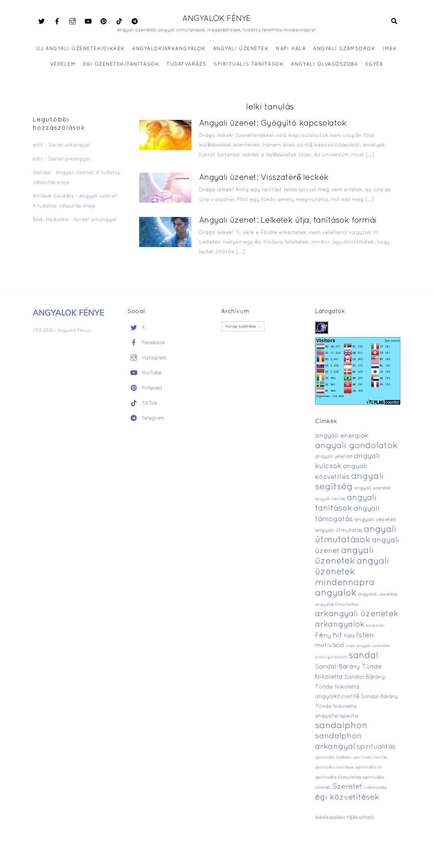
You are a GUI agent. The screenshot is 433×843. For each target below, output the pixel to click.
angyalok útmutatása (336, 605)
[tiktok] (119, 21)
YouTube (150, 373)
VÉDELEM (63, 64)
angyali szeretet (372, 488)
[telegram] (134, 21)
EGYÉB (374, 64)
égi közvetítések (347, 797)
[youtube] (88, 21)
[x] (41, 21)
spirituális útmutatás (338, 777)
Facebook (152, 343)
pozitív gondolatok (331, 657)
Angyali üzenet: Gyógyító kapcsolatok (272, 123)
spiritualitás (376, 747)
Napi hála (291, 49)
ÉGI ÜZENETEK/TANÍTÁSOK (121, 64)
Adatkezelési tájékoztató (344, 817)
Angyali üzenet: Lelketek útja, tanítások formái (288, 220)
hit (337, 635)
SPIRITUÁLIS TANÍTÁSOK (249, 64)
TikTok (148, 403)
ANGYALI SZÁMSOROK (344, 49)
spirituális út (369, 767)
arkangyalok (340, 624)
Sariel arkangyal (69, 145)
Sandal (41, 173)
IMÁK (390, 49)
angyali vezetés (375, 519)
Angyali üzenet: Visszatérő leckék (264, 177)
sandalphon (341, 726)
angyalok (335, 593)
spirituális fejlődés (333, 758)
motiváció (330, 645)
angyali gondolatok (356, 446)
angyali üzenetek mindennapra (352, 572)
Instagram (153, 358)
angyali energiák (341, 436)
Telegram (152, 418)
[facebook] (57, 21)
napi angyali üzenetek (368, 646)
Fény (323, 636)
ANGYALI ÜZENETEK (240, 49)
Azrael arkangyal (95, 220)
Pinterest (151, 388)
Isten (365, 635)
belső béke (375, 625)
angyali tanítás (330, 499)
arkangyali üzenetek (356, 614)
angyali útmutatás (338, 530)
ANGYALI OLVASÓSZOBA (324, 64)
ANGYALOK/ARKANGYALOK (168, 49)
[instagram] (72, 21)
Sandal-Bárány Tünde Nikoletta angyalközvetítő (350, 687)
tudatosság (375, 788)
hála (349, 636)
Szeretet (347, 787)
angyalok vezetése (377, 594)
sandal (363, 656)
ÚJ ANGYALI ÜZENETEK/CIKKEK (80, 49)
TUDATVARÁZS (186, 64)
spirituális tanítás (370, 758)
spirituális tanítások (334, 767)
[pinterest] (103, 21)
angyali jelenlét (333, 456)
